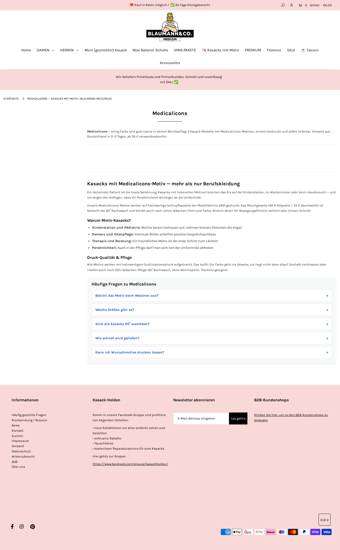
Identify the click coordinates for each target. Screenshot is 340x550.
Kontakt (17, 430)
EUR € (324, 520)
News (16, 425)
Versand (18, 446)
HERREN (67, 50)
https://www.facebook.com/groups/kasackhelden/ (130, 464)
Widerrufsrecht (23, 456)
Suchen (17, 436)
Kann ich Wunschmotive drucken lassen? (129, 352)
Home (26, 50)
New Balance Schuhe (150, 50)
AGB (14, 462)
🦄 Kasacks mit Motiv (220, 50)
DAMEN (43, 50)
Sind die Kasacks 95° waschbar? (122, 324)
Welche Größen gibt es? (114, 310)
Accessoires (170, 63)
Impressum (20, 441)
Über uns (18, 467)
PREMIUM (253, 50)
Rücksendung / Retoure (29, 420)
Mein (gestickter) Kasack (106, 50)
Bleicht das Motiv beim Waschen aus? (126, 295)
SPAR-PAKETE (185, 50)
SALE (291, 50)
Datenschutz (21, 451)
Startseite (11, 98)
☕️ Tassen (310, 50)
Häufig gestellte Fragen (29, 415)
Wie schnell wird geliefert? (117, 338)
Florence (274, 50)
